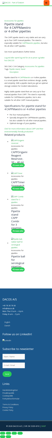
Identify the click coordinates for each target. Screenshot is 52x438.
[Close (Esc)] (20, 433)
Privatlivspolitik (8, 393)
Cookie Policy (8, 410)
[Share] (14, 433)
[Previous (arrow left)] (2, 436)
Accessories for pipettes (14, 21)
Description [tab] (14, 72)
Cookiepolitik (8, 396)
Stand (23, 69)
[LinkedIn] (7, 340)
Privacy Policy (8, 407)
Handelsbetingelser (10, 390)
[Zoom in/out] (2, 433)
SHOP (43, 426)
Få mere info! (18, 165)
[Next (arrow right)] (8, 436)
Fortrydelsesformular (11, 398)
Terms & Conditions (11, 404)
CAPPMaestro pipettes (31, 43)
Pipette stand (14, 69)
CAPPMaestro (25, 77)
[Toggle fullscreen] (8, 433)
